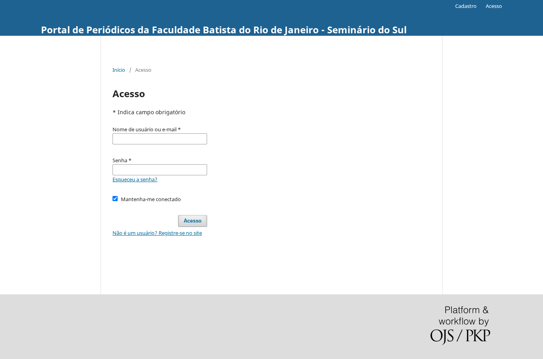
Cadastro (466, 6)
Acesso (494, 6)
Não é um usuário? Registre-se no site (157, 232)
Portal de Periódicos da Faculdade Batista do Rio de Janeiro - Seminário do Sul (224, 29)
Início (118, 69)
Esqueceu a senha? (134, 179)
